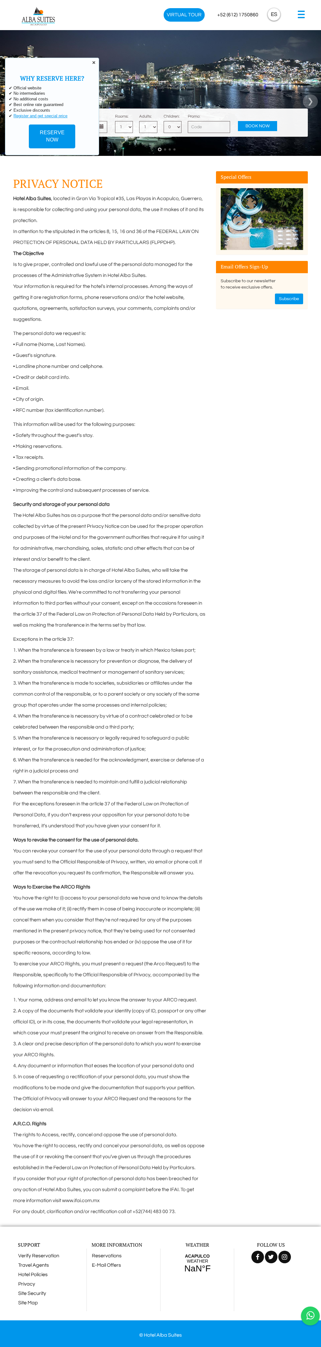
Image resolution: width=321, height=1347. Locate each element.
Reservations (107, 1255)
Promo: (194, 116)
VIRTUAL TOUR (184, 14)
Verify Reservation (38, 1255)
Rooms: (122, 116)
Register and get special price (40, 116)
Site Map (28, 1302)
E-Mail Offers (106, 1265)
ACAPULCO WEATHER (197, 1263)
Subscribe (289, 299)
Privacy (26, 1283)
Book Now (257, 126)
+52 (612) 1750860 (237, 14)
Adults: (145, 116)
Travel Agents (33, 1265)
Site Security (32, 1293)
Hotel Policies (33, 1274)
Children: (172, 116)
